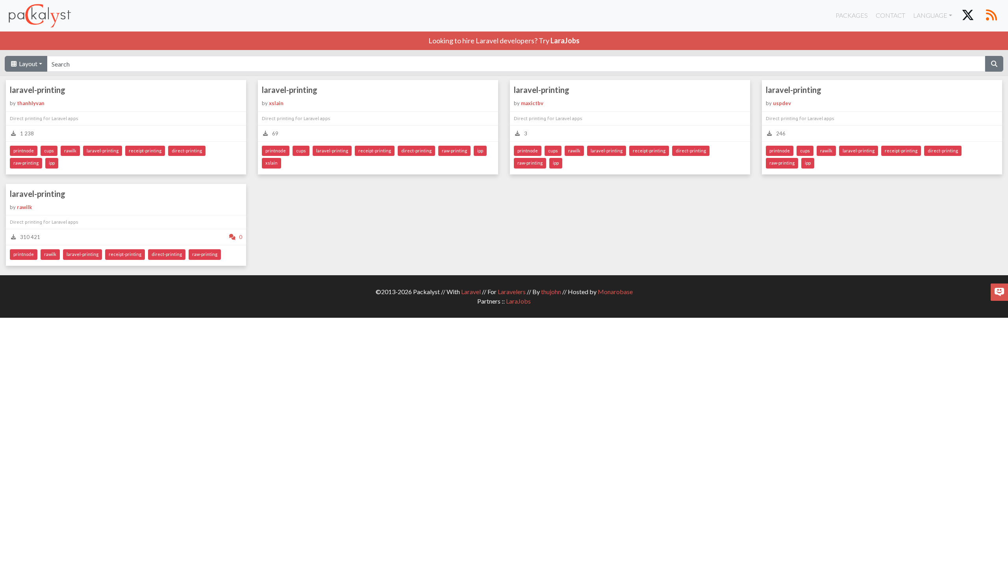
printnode (23, 150)
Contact (890, 15)
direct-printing (187, 150)
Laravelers (512, 291)
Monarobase (615, 291)
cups (49, 150)
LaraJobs (518, 301)
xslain (276, 103)
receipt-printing (145, 150)
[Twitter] (968, 16)
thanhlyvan (30, 103)
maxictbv (532, 103)
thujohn (551, 291)
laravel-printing (37, 89)
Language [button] (930, 15)
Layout (27, 63)
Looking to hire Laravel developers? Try (504, 40)
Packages (852, 15)
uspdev (782, 103)
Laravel (471, 291)
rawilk (70, 150)
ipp (52, 162)
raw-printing (26, 162)
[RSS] (991, 16)
